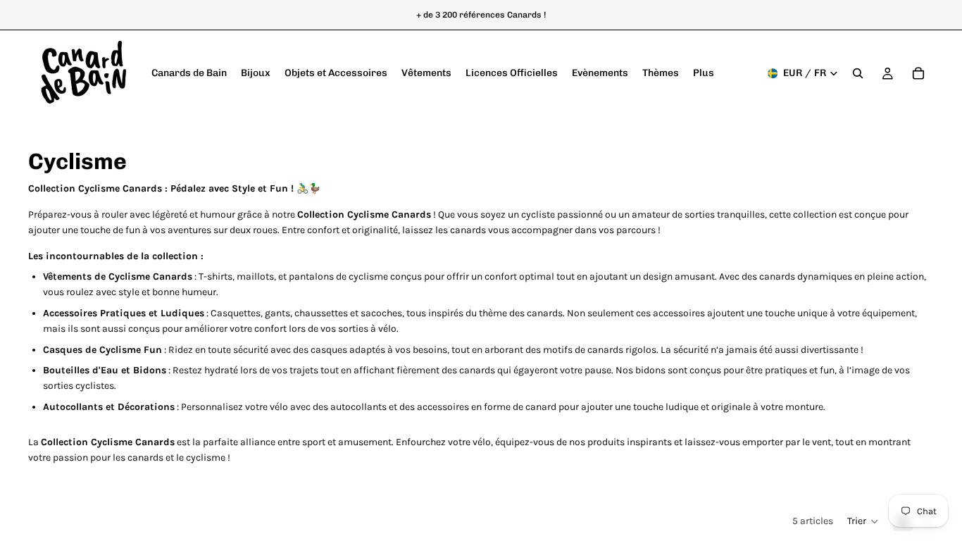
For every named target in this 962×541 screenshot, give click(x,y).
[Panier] (918, 73)
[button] (863, 521)
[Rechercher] (857, 73)
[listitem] (703, 73)
